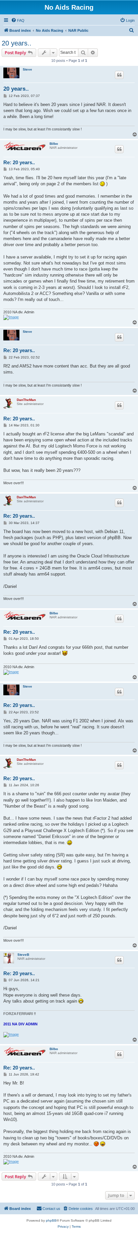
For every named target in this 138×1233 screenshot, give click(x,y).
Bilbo (54, 143)
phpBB (51, 1220)
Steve (27, 69)
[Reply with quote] (119, 75)
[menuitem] (17, 20)
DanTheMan (26, 400)
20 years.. (16, 43)
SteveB (23, 954)
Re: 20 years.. (19, 162)
